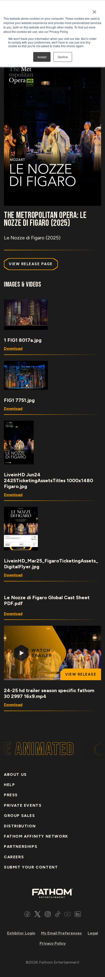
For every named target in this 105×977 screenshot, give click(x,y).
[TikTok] (57, 915)
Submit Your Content (31, 867)
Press (11, 795)
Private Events (23, 805)
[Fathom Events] (52, 893)
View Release (80, 674)
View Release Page (31, 264)
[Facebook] (27, 915)
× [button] (94, 10)
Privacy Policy (53, 943)
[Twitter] (37, 915)
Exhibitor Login (21, 933)
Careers (14, 857)
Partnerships (20, 846)
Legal (93, 933)
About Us (15, 774)
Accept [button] (41, 57)
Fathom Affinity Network (36, 836)
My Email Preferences (61, 933)
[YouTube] (67, 915)
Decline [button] (63, 57)
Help (9, 784)
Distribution (20, 826)
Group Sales (19, 815)
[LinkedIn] (78, 915)
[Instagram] (48, 915)
